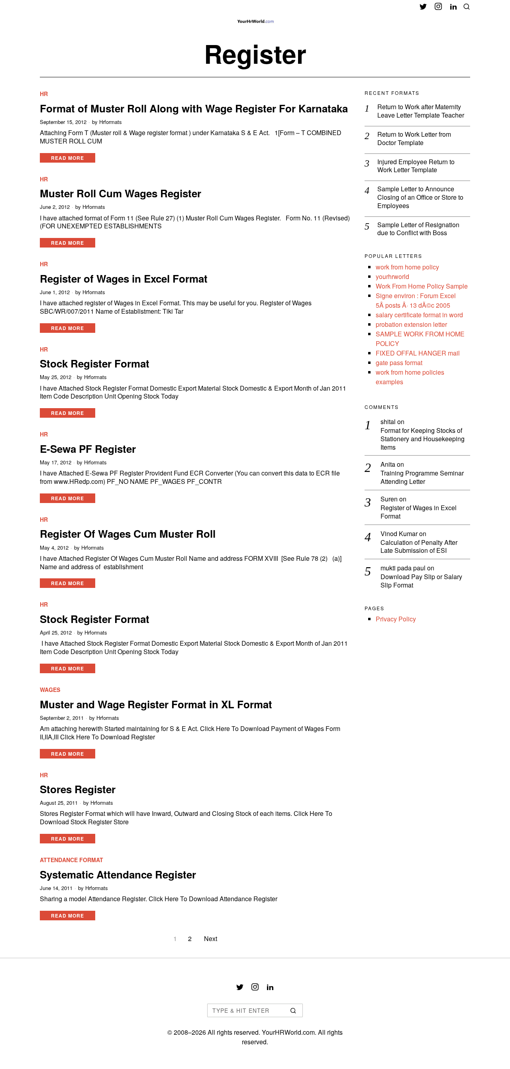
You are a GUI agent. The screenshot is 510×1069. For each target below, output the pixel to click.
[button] (293, 1010)
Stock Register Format (94, 363)
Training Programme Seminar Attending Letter (422, 477)
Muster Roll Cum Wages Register (120, 193)
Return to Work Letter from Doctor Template (414, 138)
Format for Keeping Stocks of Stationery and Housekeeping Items (423, 438)
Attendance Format (71, 860)
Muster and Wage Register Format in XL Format (156, 704)
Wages (50, 690)
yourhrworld (392, 276)
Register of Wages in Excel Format (124, 278)
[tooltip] (423, 6)
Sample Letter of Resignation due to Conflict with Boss (418, 229)
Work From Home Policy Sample (422, 286)
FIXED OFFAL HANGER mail (418, 353)
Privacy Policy (396, 618)
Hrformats (110, 122)
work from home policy (407, 266)
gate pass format (399, 362)
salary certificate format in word (419, 314)
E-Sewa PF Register (88, 448)
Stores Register (78, 789)
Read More (67, 157)
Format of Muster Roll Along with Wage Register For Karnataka (194, 108)
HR (44, 94)
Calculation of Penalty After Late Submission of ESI (419, 546)
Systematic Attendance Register (118, 874)
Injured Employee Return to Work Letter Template (416, 166)
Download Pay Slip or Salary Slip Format (421, 581)
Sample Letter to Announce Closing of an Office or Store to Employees (420, 197)
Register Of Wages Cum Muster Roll (128, 533)
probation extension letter (411, 324)
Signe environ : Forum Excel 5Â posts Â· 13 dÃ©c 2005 (416, 300)
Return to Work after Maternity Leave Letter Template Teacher (420, 111)
